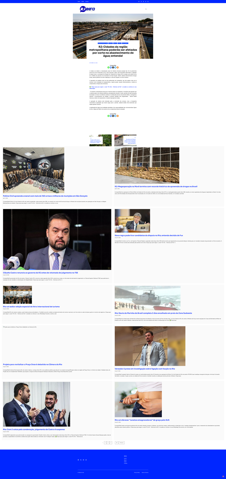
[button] (145, 9)
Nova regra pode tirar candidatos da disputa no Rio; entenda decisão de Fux (149, 235)
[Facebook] (111, 67)
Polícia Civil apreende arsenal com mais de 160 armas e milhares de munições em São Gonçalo (45, 196)
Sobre (79, 1)
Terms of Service (145, 472)
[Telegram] (115, 67)
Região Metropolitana (102, 43)
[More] (118, 67)
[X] (113, 67)
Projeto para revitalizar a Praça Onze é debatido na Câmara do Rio (32, 364)
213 (116, 442)
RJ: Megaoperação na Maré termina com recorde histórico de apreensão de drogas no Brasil (156, 186)
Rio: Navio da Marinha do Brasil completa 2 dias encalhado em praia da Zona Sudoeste (153, 313)
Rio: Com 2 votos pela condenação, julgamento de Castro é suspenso (34, 429)
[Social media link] (138, 1)
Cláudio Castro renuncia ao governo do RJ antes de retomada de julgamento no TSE (40, 273)
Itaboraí (110, 43)
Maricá (115, 43)
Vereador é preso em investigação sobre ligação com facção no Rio (145, 369)
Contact (87, 1)
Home (125, 458)
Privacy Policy (137, 472)
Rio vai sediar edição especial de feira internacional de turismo (31, 307)
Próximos (121, 442)
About (125, 460)
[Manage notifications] (223, 476)
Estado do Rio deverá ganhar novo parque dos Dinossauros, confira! (95, 141)
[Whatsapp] (108, 67)
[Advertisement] (113, 126)
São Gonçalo (125, 43)
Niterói (119, 43)
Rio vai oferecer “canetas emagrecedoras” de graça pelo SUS (142, 420)
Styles (83, 1)
